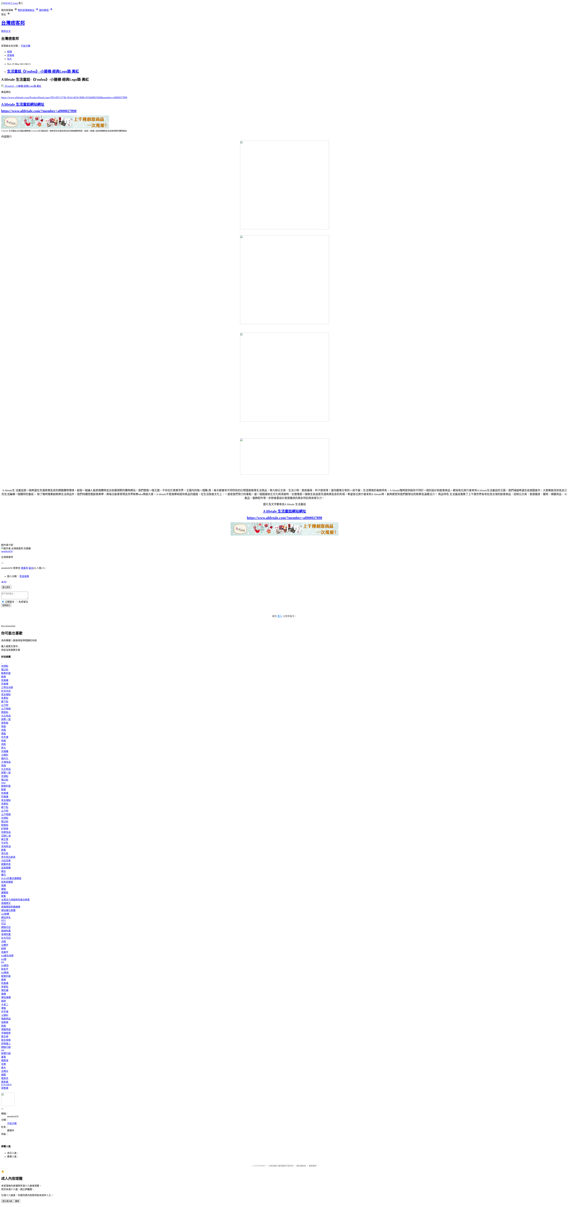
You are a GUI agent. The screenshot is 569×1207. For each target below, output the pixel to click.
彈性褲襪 (6, 997)
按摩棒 (4, 1022)
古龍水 (4, 1071)
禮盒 (3, 733)
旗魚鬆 (4, 723)
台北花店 (6, 938)
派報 (3, 941)
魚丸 (3, 748)
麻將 (3, 1001)
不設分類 (25, 46)
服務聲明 (313, 1166)
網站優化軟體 (8, 910)
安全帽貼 (6, 694)
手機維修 (6, 1033)
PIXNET (262, 1166)
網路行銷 (6, 1047)
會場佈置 (6, 934)
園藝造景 (6, 864)
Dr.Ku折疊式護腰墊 (11, 878)
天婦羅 (4, 751)
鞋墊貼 (4, 712)
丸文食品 (6, 716)
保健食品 (6, 832)
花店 (3, 923)
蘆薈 (3, 1057)
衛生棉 (4, 1036)
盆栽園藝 (6, 867)
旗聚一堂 (6, 719)
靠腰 (3, 885)
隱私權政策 (301, 1166)
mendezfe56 (7, 551)
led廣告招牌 (7, 955)
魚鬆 (3, 726)
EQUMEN (6, 1084)
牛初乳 (4, 843)
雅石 (3, 871)
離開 (17, 1201)
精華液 (4, 1060)
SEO (3, 920)
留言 (31, 568)
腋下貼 (4, 701)
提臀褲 (4, 1088)
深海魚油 (6, 846)
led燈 (3, 959)
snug (3, 782)
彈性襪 (4, 990)
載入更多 (6, 587)
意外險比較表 (8, 857)
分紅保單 (6, 860)
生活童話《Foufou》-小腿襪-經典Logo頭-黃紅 (43, 71)
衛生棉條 (6, 1040)
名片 (9, 59)
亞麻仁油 (6, 835)
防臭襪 (4, 684)
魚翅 (3, 765)
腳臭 (3, 676)
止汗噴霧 (6, 708)
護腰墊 (4, 892)
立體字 (4, 945)
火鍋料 (4, 755)
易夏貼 (4, 698)
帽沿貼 (4, 669)
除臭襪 (4, 680)
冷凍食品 (6, 762)
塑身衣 (4, 1078)
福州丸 (4, 758)
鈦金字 (4, 969)
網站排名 (6, 917)
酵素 (3, 850)
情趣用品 (6, 1018)
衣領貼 (4, 666)
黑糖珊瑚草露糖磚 (10, 907)
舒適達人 (6, 1043)
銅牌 (3, 948)
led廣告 (5, 965)
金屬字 (4, 952)
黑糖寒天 (6, 903)
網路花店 (6, 927)
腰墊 (3, 889)
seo (2, 1050)
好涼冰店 (6, 691)
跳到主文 (6, 31)
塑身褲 (4, 1082)
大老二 (4, 1004)
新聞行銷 (6, 1053)
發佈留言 (6, 605)
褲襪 (3, 994)
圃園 (3, 1074)
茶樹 (3, 1064)
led (2, 962)
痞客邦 (24, 568)
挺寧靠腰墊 (7, 882)
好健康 (4, 828)
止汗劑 (4, 705)
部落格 (10, 55)
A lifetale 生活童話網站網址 (22, 104)
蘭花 (3, 875)
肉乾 (3, 744)
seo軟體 (5, 914)
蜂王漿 (4, 839)
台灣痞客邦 (13, 23)
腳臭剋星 (6, 673)
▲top (4, 581)
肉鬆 (3, 730)
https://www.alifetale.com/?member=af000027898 (38, 111)
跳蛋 (3, 1026)
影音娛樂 (24, 576)
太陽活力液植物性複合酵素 (15, 899)
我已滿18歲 (7, 1201)
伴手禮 (4, 737)
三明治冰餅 (7, 687)
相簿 (9, 51)
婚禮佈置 (6, 931)
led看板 (5, 972)
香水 (3, 1067)
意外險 (4, 853)
